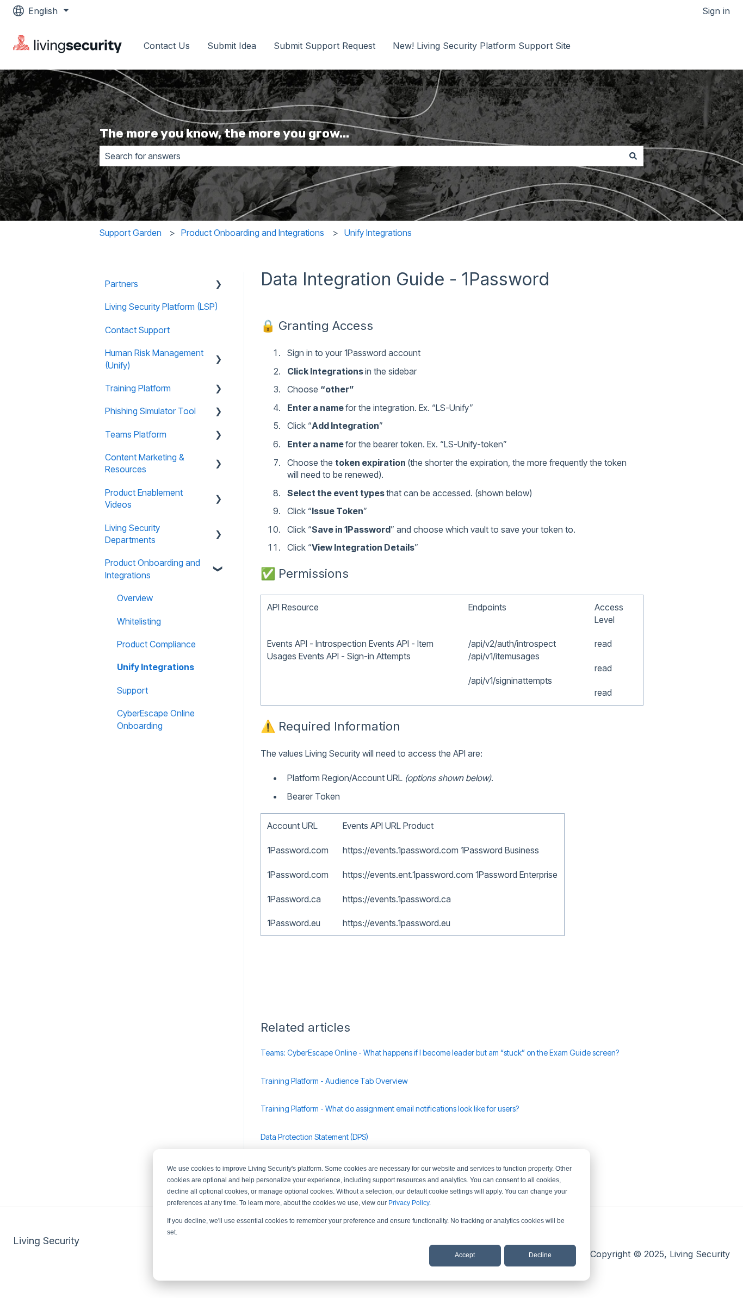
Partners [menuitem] (121, 283)
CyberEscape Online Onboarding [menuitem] (156, 719)
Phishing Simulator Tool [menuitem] (150, 410)
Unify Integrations (378, 232)
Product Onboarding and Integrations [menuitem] (152, 568)
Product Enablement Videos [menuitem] (144, 498)
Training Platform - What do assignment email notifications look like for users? (390, 1108)
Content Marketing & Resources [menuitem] (144, 463)
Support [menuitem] (132, 690)
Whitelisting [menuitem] (139, 621)
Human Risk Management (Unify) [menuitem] (154, 358)
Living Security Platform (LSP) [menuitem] (161, 306)
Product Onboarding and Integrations (252, 232)
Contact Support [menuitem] (137, 329)
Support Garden (131, 232)
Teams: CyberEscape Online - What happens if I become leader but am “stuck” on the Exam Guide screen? (440, 1052)
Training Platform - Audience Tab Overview (334, 1080)
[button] (218, 284)
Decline (540, 1255)
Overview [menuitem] (135, 597)
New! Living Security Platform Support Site (482, 45)
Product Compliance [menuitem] (156, 644)
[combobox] (361, 156)
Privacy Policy (408, 1203)
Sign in (716, 10)
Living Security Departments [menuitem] (132, 533)
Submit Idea (231, 45)
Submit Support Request (324, 45)
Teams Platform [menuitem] (135, 434)
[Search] (633, 156)
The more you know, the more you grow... (224, 133)
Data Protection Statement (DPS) (314, 1136)
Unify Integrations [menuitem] (155, 667)
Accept (465, 1255)
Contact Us (167, 45)
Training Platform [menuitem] (138, 388)
